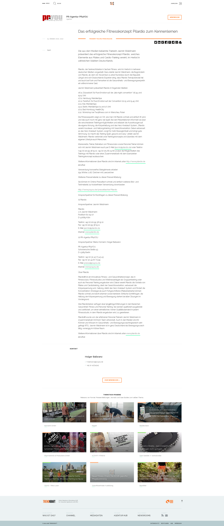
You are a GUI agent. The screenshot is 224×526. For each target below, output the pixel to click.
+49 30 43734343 (93, 365)
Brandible (143, 485)
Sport (49, 50)
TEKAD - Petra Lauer (51, 485)
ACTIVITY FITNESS (98, 456)
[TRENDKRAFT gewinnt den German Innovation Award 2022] (169, 502)
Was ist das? (49, 515)
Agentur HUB (120, 515)
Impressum (178, 523)
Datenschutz (154, 523)
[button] (155, 42)
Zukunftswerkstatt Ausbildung (102, 485)
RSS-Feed (162, 515)
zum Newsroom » (112, 380)
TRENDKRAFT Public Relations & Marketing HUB (112, 3)
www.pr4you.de (92, 267)
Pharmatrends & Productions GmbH (57, 456)
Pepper (94, 426)
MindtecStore (144, 426)
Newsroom (174, 17)
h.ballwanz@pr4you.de (95, 362)
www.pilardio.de (92, 232)
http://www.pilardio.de (135, 161)
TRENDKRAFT (53, 523)
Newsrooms (144, 515)
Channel (70, 515)
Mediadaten (96, 515)
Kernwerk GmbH (50, 426)
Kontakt (166, 515)
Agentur (69, 19)
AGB (171, 523)
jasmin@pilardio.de (123, 147)
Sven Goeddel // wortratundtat (150, 456)
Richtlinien (165, 523)
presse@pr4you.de (92, 263)
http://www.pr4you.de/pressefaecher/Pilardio (97, 190)
